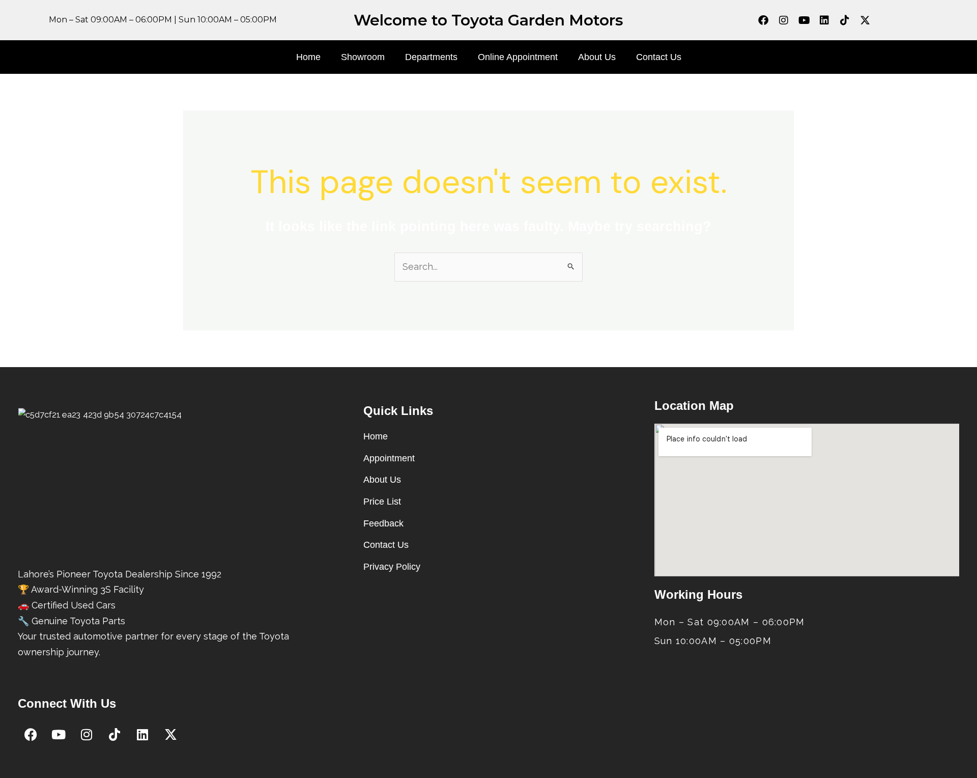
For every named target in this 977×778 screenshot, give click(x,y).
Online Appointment (518, 57)
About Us (597, 57)
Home (308, 57)
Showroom (363, 57)
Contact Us (658, 57)
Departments (431, 57)
